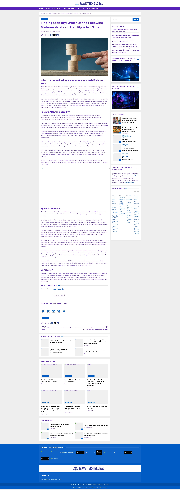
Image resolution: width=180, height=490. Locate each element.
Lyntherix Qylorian (46, 383)
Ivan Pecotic (45, 31)
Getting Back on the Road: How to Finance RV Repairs (45, 343)
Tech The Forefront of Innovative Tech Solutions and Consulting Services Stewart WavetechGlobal (117, 148)
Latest (123, 126)
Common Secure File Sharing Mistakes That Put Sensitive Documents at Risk (45, 352)
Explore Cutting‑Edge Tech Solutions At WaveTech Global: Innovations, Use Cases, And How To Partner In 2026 (125, 50)
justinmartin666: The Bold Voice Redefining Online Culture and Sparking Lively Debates (117, 120)
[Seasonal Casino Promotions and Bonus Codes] (74, 371)
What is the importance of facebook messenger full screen (45, 435)
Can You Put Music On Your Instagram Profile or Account (79, 435)
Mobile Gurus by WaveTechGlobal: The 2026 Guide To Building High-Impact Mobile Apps (129, 212)
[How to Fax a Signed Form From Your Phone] (97, 397)
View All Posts (58, 295)
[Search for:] (122, 19)
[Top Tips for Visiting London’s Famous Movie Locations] (51, 371)
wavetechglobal (129, 182)
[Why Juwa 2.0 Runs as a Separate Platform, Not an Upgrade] (74, 397)
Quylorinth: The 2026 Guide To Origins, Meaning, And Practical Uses (122, 207)
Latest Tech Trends (68, 8)
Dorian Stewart (91, 387)
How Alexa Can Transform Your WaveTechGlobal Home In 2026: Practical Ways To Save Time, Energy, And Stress (125, 35)
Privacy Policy (92, 484)
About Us (80, 8)
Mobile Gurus (125, 147)
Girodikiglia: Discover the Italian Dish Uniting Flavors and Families (117, 129)
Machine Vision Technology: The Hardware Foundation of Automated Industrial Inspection (79, 343)
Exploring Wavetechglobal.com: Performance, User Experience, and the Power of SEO (117, 139)
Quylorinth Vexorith (89, 427)
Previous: (56, 327)
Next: (91, 327)
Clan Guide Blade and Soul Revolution (79, 426)
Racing (47, 8)
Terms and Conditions (103, 484)
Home (41, 8)
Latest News (44, 18)
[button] (140, 8)
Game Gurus (56, 8)
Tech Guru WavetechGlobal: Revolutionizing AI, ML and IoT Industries (117, 157)
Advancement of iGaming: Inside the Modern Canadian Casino (79, 352)
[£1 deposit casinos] (55, 453)
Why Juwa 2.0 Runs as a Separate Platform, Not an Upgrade (72, 408)
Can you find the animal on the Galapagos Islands (45, 426)
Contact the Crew (92, 8)
